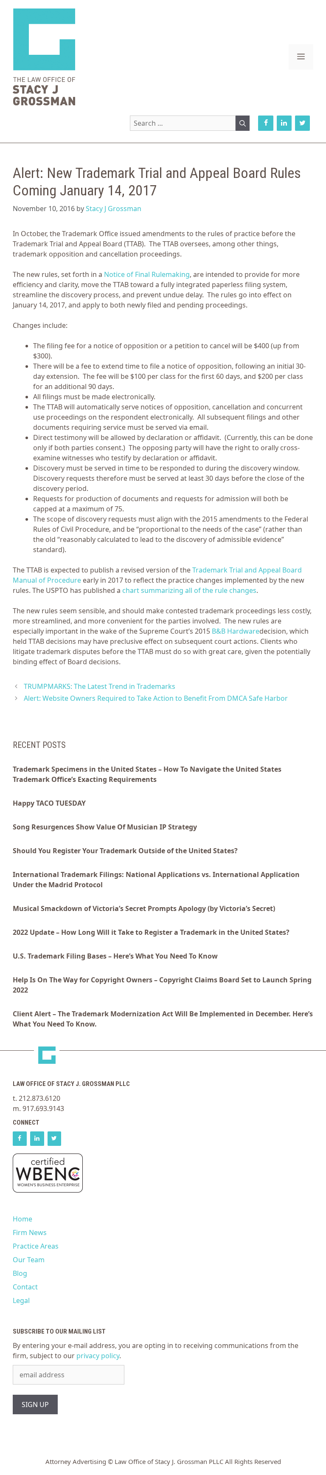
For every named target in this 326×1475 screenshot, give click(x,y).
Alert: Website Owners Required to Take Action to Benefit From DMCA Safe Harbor (156, 698)
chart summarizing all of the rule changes (189, 590)
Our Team (29, 1259)
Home (22, 1219)
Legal (21, 1300)
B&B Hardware (235, 631)
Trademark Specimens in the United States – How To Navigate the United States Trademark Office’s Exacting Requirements (147, 774)
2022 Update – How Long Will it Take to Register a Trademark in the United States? (151, 932)
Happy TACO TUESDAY (49, 803)
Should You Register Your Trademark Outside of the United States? (125, 850)
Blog (20, 1273)
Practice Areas (36, 1246)
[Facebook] (265, 123)
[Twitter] (302, 123)
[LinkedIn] (284, 123)
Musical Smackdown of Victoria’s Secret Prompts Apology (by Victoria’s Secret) (144, 908)
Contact (25, 1287)
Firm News (30, 1232)
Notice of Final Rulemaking (147, 274)
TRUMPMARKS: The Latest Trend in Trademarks (99, 686)
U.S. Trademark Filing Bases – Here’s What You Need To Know (115, 956)
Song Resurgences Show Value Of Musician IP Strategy (105, 827)
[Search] (243, 123)
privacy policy (97, 1355)
